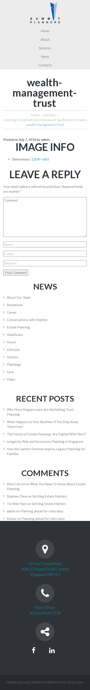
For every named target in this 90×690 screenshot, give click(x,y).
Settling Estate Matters (49, 496)
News (45, 56)
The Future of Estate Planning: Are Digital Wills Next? (46, 434)
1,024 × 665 (40, 159)
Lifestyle (13, 349)
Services (45, 48)
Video (11, 379)
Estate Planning (18, 327)
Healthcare (15, 335)
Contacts (45, 65)
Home (45, 31)
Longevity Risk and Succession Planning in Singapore (45, 441)
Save (10, 372)
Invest (11, 342)
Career (12, 312)
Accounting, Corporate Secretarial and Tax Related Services (43, 120)
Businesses (15, 305)
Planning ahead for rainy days (41, 511)
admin (45, 139)
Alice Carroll (16, 484)
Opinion (12, 357)
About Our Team (18, 297)
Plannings (14, 364)
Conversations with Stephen (27, 320)
